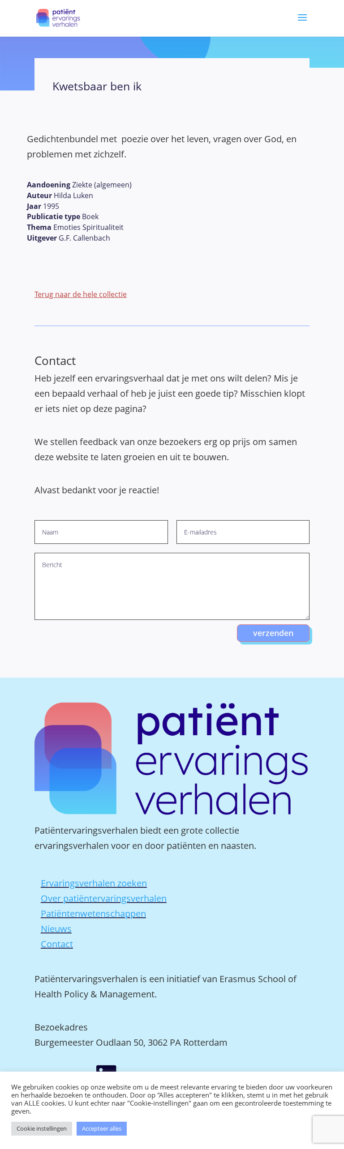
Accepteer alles (101, 1128)
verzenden (273, 632)
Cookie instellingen (42, 1128)
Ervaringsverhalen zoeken (94, 883)
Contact (57, 944)
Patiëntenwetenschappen (93, 913)
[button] (302, 24)
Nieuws (56, 929)
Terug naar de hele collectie (80, 294)
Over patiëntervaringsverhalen (104, 898)
